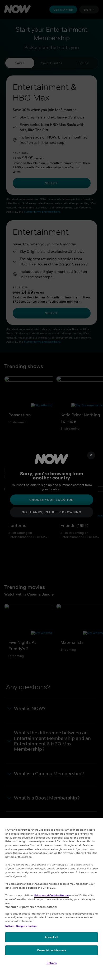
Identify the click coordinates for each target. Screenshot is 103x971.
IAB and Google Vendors (20, 926)
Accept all (51, 937)
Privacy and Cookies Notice (51, 895)
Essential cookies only (51, 950)
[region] (51, 894)
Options (51, 963)
